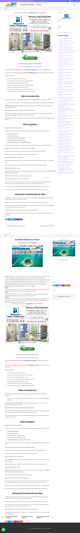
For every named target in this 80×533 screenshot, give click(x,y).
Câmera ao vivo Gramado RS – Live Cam (66, 159)
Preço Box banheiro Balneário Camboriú (31, 517)
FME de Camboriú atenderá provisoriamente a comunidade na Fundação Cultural (65, 169)
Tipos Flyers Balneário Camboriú (65, 45)
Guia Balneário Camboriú (38, 528)
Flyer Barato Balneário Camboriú (65, 43)
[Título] (72, 1)
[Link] (11, 4)
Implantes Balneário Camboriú (64, 65)
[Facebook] (66, 1)
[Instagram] (70, 1)
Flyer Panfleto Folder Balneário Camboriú (66, 50)
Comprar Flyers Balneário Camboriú (65, 58)
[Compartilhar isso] (9, 219)
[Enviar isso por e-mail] (6, 219)
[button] (26, 520)
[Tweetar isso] (12, 219)
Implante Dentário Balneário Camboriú (66, 64)
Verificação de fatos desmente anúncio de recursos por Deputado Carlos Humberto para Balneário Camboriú (66, 156)
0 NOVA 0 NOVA (61, 113)
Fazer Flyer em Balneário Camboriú (65, 40)
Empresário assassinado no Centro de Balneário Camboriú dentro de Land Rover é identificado (66, 105)
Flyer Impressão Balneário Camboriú (65, 38)
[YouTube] (68, 1)
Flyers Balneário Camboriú (63, 62)
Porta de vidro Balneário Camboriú (65, 32)
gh (58, 67)
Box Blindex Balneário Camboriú (27, 240)
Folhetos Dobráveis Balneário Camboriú (66, 41)
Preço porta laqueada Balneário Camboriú (66, 89)
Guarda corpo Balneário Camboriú (15, 517)
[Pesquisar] (74, 4)
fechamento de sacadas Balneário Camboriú (45, 517)
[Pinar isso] (18, 219)
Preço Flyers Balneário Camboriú (65, 60)
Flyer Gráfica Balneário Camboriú (65, 49)
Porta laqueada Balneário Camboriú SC (66, 81)
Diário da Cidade (47, 528)
